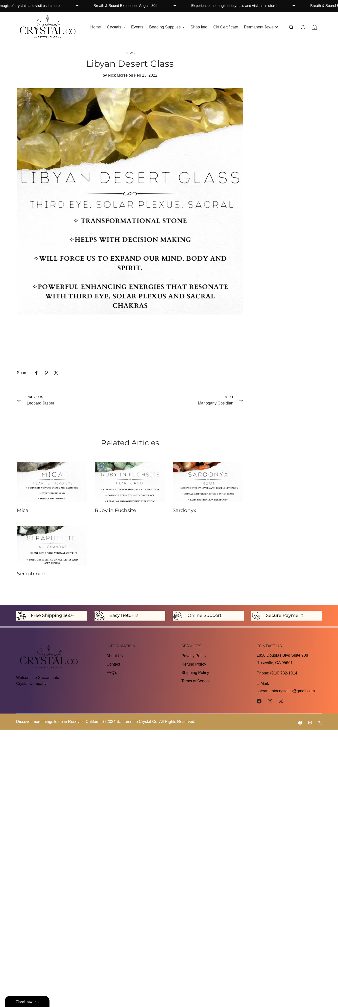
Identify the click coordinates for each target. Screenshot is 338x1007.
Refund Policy (193, 664)
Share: (22, 373)
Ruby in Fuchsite (115, 510)
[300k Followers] (259, 701)
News (130, 53)
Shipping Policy (195, 673)
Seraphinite (31, 574)
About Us (114, 656)
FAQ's (111, 673)
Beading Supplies (165, 27)
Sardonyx (184, 510)
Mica (22, 510)
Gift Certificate (225, 27)
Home (95, 27)
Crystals (114, 27)
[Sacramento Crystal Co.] (47, 27)
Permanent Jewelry (261, 27)
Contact (113, 664)
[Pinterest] (46, 373)
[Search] (291, 27)
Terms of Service (196, 681)
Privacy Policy (193, 656)
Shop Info (199, 27)
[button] (314, 27)
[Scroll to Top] (328, 980)
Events (137, 27)
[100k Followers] (269, 701)
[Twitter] (56, 373)
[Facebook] (36, 373)
